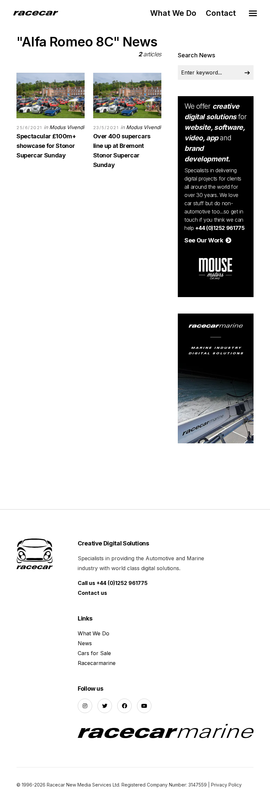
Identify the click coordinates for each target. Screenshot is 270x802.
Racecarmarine (97, 663)
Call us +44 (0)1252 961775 (113, 583)
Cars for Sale (94, 653)
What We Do (173, 13)
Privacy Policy (226, 785)
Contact (221, 13)
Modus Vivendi (66, 127)
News (85, 643)
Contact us (92, 593)
